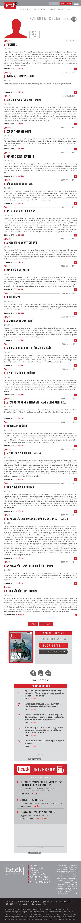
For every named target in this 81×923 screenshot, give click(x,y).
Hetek (26, 699)
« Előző (33, 624)
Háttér (20, 68)
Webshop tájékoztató (40, 882)
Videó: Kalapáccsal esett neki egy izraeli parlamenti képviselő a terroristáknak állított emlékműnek (43, 730)
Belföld (21, 149)
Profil (54, 3)
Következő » (46, 624)
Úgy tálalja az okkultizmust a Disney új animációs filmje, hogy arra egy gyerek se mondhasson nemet (44, 693)
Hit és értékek (42, 818)
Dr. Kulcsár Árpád (27, 818)
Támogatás (66, 3)
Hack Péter (24, 794)
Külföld (36, 806)
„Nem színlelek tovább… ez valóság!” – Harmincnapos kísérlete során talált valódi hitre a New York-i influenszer (44, 717)
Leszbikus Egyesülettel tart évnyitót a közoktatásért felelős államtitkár (42, 705)
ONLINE (33, 699)
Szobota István (9, 68)
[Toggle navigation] (76, 3)
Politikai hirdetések (40, 879)
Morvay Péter (25, 806)
